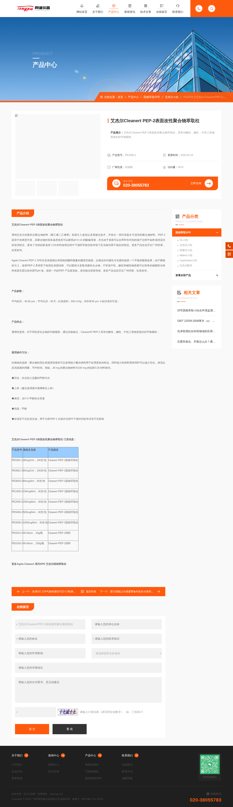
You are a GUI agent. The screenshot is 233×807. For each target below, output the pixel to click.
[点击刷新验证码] (68, 712)
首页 (120, 97)
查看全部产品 (183, 275)
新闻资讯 (129, 11)
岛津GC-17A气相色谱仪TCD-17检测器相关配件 (59, 591)
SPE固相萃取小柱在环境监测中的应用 (196, 310)
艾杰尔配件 (186, 265)
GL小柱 (184, 239)
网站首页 (81, 11)
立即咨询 (195, 183)
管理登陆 (42, 794)
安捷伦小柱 (186, 250)
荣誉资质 (17, 778)
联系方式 (127, 771)
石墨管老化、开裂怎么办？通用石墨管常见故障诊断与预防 (196, 341)
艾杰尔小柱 (172, 97)
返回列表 (91, 591)
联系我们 (177, 11)
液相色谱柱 (92, 764)
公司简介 (17, 764)
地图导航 (127, 778)
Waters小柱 (186, 255)
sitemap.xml (56, 794)
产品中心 (113, 11)
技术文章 (145, 11)
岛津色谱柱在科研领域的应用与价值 (196, 331)
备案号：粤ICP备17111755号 (87, 799)
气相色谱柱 (92, 771)
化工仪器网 (29, 794)
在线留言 (161, 11)
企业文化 (17, 771)
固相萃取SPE (152, 97)
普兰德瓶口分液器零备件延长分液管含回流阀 (135, 591)
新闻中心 (53, 755)
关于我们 (97, 11)
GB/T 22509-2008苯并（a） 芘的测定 (196, 320)
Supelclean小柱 (188, 260)
